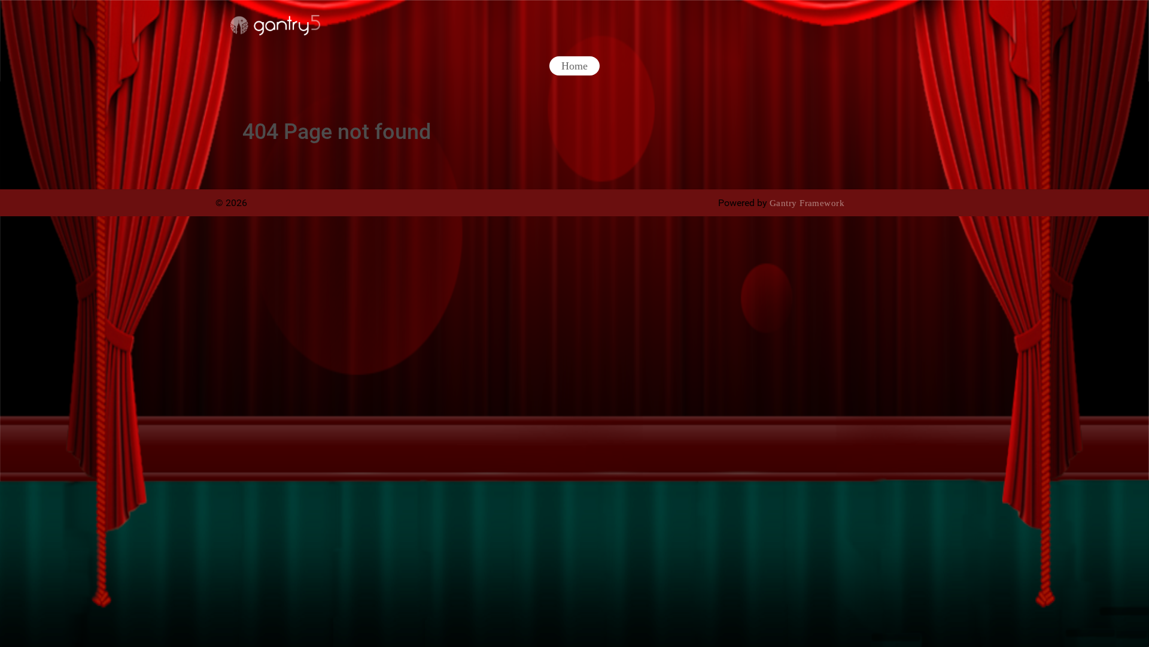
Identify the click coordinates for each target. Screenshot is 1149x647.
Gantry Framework (807, 203)
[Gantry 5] (275, 25)
